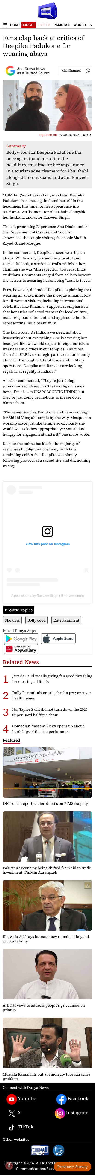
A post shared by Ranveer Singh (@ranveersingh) (47, 595)
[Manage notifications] (9, 1166)
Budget (28, 25)
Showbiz (12, 620)
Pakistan (62, 25)
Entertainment (66, 620)
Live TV (44, 25)
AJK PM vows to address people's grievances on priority (44, 1007)
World (80, 25)
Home (15, 25)
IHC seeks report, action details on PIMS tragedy (45, 803)
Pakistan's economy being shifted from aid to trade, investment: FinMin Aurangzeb (47, 870)
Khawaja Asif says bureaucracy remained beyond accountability (46, 938)
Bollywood (36, 620)
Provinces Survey (72, 1166)
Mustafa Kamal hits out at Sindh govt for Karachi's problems (46, 1076)
